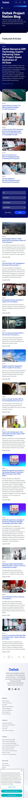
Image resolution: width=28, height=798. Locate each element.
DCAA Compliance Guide (8, 748)
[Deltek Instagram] (19, 689)
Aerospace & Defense (7, 723)
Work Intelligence (6, 712)
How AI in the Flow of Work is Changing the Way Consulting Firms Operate (10, 156)
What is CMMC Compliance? (8, 747)
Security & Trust (6, 765)
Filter (20, 212)
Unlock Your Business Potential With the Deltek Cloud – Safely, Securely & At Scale (14, 637)
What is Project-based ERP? (8, 741)
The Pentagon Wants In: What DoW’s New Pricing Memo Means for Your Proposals (14, 240)
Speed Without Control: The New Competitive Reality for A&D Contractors (11, 107)
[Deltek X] (12, 689)
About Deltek (5, 763)
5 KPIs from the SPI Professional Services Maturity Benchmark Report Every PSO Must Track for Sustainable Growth (12, 132)
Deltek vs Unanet (6, 752)
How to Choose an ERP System (9, 743)
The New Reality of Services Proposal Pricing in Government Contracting (11, 180)
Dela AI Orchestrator (7, 702)
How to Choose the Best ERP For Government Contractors (13, 334)
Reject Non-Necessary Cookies (11, 791)
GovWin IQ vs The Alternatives (9, 754)
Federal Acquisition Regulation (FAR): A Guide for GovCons (12, 367)
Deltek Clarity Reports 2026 (8, 739)
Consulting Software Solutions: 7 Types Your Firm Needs (13, 301)
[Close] (21, 770)
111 (19, 657)
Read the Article (6, 83)
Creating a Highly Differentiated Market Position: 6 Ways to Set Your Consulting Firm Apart (13, 565)
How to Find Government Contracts (10, 745)
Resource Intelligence (7, 710)
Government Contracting (8, 730)
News (3, 769)
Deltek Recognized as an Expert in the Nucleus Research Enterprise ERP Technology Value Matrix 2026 (13, 473)
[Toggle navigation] (24, 2)
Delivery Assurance (6, 714)
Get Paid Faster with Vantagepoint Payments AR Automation (13, 264)
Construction (5, 726)
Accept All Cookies (12, 795)
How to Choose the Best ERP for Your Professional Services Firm (12, 400)
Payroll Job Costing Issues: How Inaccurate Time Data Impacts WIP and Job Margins (13, 433)
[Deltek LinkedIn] (9, 689)
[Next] (23, 657)
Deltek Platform (5, 701)
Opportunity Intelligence (7, 706)
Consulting (4, 728)
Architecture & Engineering (8, 724)
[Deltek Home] (5, 2)
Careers (4, 767)
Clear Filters (8, 212)
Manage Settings (11, 787)
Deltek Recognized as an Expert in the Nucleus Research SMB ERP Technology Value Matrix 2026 (13, 521)
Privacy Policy (18, 782)
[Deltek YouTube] (15, 689)
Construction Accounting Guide (9, 750)
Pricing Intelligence (6, 708)
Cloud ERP (4, 704)
